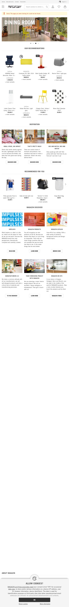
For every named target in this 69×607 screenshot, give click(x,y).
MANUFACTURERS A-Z (12, 276)
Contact (17, 1)
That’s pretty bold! (34, 146)
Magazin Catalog (57, 229)
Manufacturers (10, 1)
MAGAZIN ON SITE (56, 276)
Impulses (12, 229)
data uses (11, 589)
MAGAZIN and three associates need (20, 587)
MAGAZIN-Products (34, 229)
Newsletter (23, 1)
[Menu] (3, 7)
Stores (3, 1)
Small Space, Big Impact (12, 146)
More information (45, 604)
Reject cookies (23, 604)
